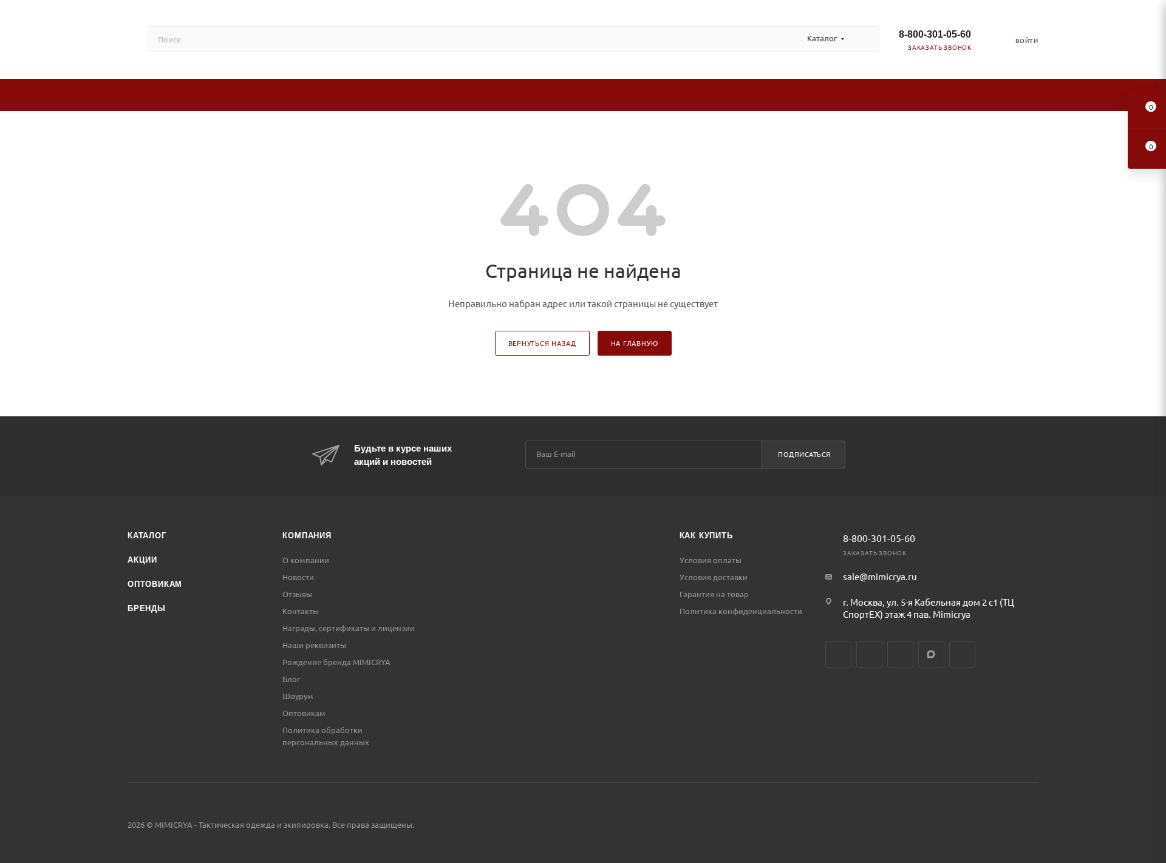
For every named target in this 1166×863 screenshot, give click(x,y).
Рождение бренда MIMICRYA (336, 662)
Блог (291, 679)
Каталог (147, 535)
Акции (142, 559)
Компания (306, 535)
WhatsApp (962, 654)
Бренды (147, 608)
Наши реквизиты (314, 645)
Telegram (869, 654)
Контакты (300, 611)
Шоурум (297, 696)
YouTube (900, 654)
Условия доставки (714, 577)
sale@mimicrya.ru (880, 576)
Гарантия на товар (714, 594)
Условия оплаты (711, 560)
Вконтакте (838, 654)
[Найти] (864, 39)
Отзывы (297, 594)
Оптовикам (155, 584)
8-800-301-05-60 (935, 34)
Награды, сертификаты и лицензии (348, 628)
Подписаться (804, 454)
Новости (298, 577)
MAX (931, 654)
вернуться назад (542, 343)
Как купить (706, 535)
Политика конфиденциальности (741, 611)
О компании (305, 560)
